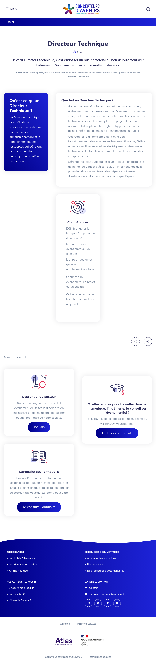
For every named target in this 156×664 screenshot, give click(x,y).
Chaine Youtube (18, 570)
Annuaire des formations (101, 558)
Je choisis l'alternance (22, 558)
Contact (93, 588)
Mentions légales (86, 624)
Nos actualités (95, 564)
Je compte (15, 594)
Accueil (10, 22)
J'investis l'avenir (19, 600)
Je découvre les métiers (23, 564)
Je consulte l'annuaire (39, 507)
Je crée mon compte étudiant (106, 594)
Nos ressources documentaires (105, 570)
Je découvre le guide (117, 433)
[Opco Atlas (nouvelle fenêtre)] (64, 640)
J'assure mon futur (20, 588)
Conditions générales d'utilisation (63, 657)
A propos (65, 624)
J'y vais (39, 427)
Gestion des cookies (100, 657)
